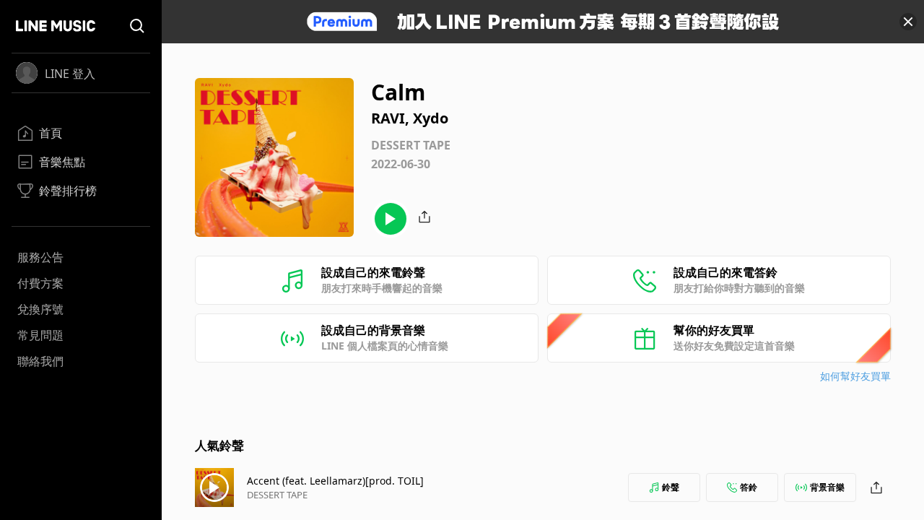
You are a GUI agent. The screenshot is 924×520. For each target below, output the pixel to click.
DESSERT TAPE (277, 494)
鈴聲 (670, 487)
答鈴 (748, 487)
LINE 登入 (70, 74)
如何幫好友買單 (855, 376)
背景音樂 (827, 487)
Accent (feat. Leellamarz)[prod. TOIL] (335, 481)
